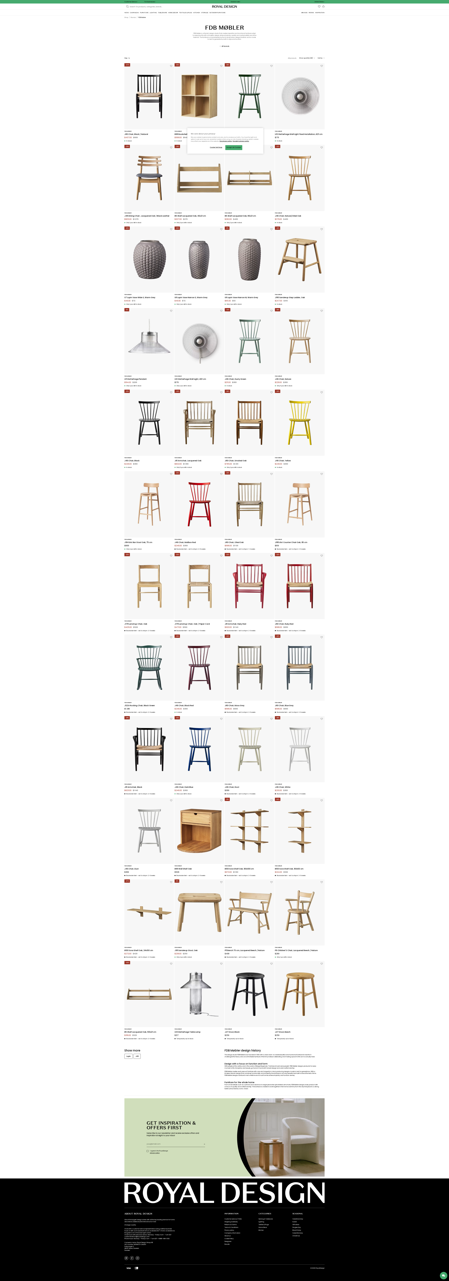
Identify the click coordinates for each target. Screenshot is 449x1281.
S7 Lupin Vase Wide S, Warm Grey (139, 298)
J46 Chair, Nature (283, 379)
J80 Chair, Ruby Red (284, 624)
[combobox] (320, 2)
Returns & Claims (230, 1224)
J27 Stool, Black (232, 1032)
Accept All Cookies (234, 147)
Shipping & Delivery (231, 1221)
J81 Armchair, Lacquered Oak (188, 461)
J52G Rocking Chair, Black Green (139, 706)
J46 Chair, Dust (131, 869)
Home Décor (263, 1227)
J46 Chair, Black (131, 461)
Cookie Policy (229, 1238)
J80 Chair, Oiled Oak (234, 542)
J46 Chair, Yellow (283, 461)
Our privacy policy (225, 141)
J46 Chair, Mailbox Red (185, 542)
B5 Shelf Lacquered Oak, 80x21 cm (240, 216)
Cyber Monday (297, 1233)
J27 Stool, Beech (282, 1032)
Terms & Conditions (231, 1227)
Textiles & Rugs (264, 1224)
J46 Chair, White (282, 787)
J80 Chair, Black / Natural (136, 134)
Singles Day (296, 1227)
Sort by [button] (320, 58)
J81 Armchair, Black (133, 787)
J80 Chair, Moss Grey (234, 706)
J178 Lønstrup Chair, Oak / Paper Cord (192, 624)
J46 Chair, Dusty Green (235, 379)
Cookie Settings (216, 147)
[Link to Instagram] (137, 1258)
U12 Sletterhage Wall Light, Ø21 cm (190, 379)
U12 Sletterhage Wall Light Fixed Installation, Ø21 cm (298, 134)
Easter (294, 1221)
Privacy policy (229, 1230)
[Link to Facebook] (132, 1258)
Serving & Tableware (266, 1219)
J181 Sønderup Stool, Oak (186, 951)
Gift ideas (295, 1224)
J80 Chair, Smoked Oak (236, 461)
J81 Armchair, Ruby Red (235, 624)
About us (227, 1236)
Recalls (227, 1244)
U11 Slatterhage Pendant (135, 379)
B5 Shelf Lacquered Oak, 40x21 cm (190, 216)
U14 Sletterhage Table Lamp (188, 1032)
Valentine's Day (297, 1219)
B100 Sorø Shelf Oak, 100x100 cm (239, 869)
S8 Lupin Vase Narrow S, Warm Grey (191, 298)
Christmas (296, 1236)
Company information (232, 1233)
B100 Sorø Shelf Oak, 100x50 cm (289, 869)
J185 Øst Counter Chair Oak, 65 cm (291, 542)
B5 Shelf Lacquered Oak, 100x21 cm (140, 1032)
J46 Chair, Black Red (184, 706)
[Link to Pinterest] (126, 1258)
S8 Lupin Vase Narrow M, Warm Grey (241, 298)
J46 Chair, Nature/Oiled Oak (288, 216)
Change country (130, 1225)
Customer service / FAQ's (233, 1219)
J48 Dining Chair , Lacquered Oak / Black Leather (146, 216)
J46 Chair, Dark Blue (184, 787)
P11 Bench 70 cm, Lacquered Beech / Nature (244, 951)
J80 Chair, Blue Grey (284, 706)
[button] (320, 2)
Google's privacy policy (241, 141)
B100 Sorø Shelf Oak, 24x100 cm (138, 951)
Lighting (261, 1221)
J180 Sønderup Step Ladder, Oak (290, 298)
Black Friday (296, 1230)
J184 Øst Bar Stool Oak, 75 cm (138, 542)
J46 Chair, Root (232, 787)
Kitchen (261, 1230)
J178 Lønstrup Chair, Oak (135, 624)
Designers (227, 1241)
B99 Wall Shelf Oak (183, 869)
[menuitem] (126, 12)
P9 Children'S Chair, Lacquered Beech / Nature (296, 951)
